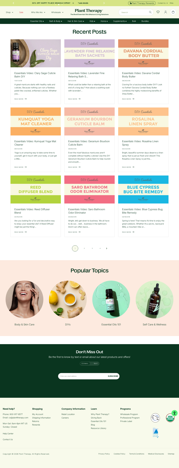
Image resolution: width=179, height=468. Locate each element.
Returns (35, 421)
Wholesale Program (129, 414)
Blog (93, 424)
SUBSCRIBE (113, 376)
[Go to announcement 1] (55, 4)
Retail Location (68, 414)
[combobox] (136, 12)
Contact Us (8, 439)
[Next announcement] (104, 3)
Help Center (8, 433)
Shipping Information (41, 417)
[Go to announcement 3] (62, 4)
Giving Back (96, 417)
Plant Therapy (25, 454)
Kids (92, 21)
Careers (65, 417)
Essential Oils (36, 21)
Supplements (119, 21)
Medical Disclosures (156, 454)
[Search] (150, 12)
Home (104, 21)
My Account (37, 414)
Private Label (126, 421)
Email (86, 363)
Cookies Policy (119, 454)
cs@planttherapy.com (18, 417)
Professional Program (130, 417)
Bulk (134, 21)
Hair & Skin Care (75, 21)
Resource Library (98, 428)
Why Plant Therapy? (100, 414)
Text (96, 363)
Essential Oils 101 (98, 421)
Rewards (36, 424)
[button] (162, 3)
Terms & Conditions (136, 454)
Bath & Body (55, 21)
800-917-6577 (16, 414)
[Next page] (106, 248)
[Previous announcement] (13, 3)
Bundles (145, 21)
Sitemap (171, 454)
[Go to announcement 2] (58, 4)
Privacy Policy (104, 454)
